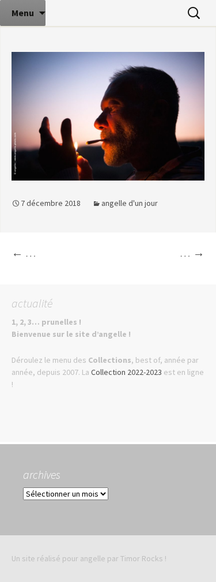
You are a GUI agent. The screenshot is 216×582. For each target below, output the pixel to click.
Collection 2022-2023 (126, 372)
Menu (23, 12)
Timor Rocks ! (143, 558)
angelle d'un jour (129, 203)
